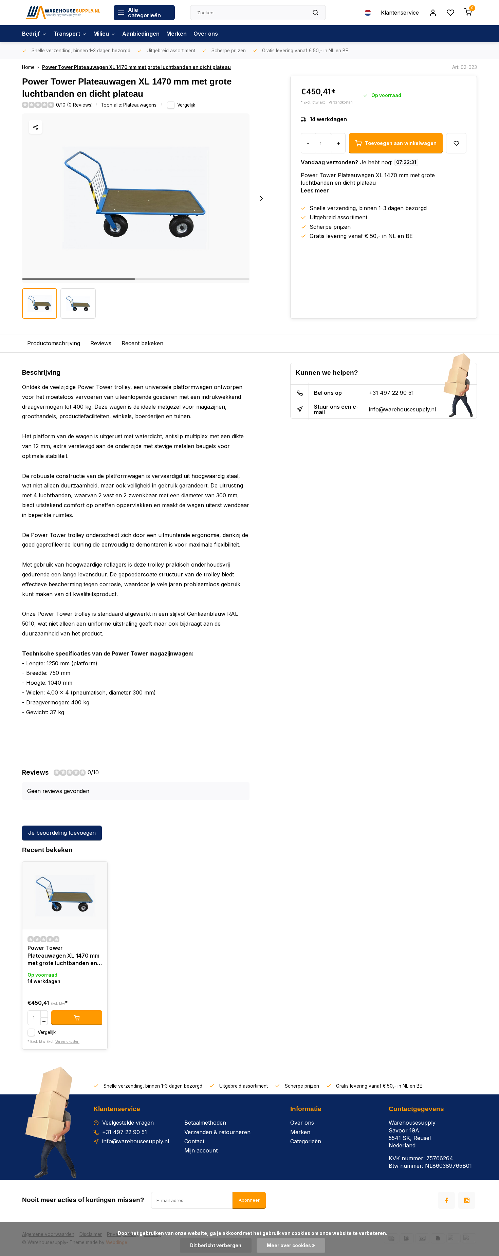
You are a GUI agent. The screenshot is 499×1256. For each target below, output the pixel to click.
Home (28, 67)
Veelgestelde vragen (128, 1122)
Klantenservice (400, 12)
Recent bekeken (142, 343)
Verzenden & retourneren (217, 1132)
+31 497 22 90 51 (391, 392)
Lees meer (315, 190)
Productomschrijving (53, 343)
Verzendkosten (341, 102)
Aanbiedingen (141, 33)
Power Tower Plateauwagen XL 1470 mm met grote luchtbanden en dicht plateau (136, 67)
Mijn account (201, 1150)
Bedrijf (31, 33)
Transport (66, 33)
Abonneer (249, 1200)
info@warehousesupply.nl (402, 409)
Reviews (100, 343)
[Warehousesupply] (63, 12)
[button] (261, 198)
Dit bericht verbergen (215, 1245)
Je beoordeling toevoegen (62, 832)
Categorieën (305, 1141)
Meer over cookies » (291, 1245)
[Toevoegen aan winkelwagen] (76, 1017)
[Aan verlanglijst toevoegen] (97, 872)
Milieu (101, 33)
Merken (176, 33)
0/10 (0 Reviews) (74, 105)
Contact (194, 1141)
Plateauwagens (139, 105)
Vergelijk (186, 105)
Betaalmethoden (205, 1122)
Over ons (205, 33)
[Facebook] (446, 1200)
